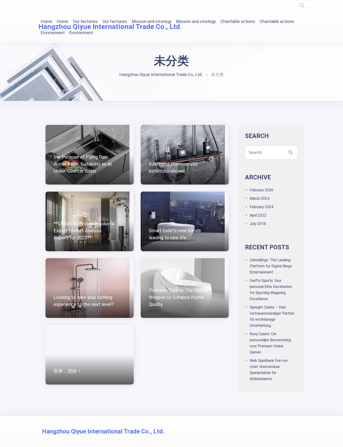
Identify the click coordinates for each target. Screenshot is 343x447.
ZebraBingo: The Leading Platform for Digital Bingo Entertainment (271, 266)
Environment (53, 32)
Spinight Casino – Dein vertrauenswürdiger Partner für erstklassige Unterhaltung (272, 316)
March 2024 (259, 198)
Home (46, 21)
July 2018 (258, 224)
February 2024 (261, 207)
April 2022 (258, 215)
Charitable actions (237, 21)
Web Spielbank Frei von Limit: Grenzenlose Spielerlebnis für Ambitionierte (269, 369)
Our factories (85, 21)
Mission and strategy (152, 21)
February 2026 (261, 190)
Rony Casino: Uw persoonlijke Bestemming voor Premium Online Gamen (270, 343)
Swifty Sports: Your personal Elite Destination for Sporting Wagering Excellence (271, 289)
